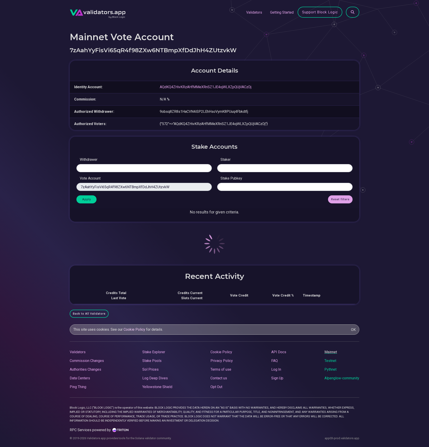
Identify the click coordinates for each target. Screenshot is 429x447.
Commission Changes (87, 361)
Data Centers (80, 378)
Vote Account (90, 178)
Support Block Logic (320, 12)
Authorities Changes (85, 369)
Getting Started (282, 12)
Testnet (330, 361)
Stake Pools (152, 361)
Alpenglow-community (341, 378)
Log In (276, 369)
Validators (254, 12)
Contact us (218, 378)
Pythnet (330, 369)
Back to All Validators (89, 313)
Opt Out (216, 387)
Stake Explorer (153, 352)
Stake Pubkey (231, 178)
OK (353, 330)
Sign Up (277, 378)
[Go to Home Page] (98, 12)
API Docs (278, 352)
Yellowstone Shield (157, 387)
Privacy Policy (221, 361)
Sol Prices (150, 369)
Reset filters (340, 199)
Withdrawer (88, 159)
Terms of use (220, 369)
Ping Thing (78, 387)
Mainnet (330, 352)
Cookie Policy (134, 329)
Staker (226, 159)
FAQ (274, 361)
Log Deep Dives (155, 378)
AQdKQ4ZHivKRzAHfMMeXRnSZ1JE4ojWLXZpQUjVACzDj (205, 87)
